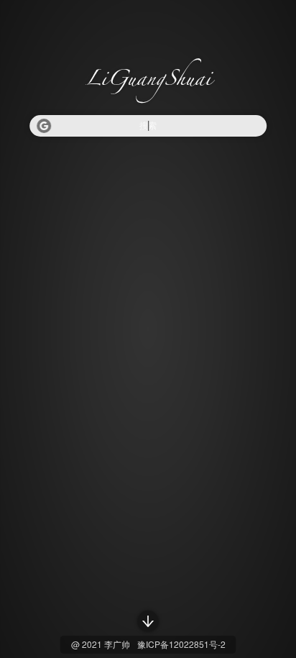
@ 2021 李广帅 (100, 644)
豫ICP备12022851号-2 (181, 644)
